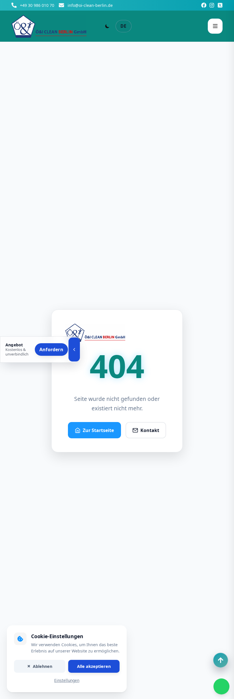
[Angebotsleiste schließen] (74, 349)
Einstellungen (66, 680)
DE (123, 26)
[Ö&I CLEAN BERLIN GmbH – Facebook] (203, 5)
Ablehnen (42, 666)
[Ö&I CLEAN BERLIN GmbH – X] (220, 5)
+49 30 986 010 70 (37, 5)
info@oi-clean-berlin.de (90, 5)
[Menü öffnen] (215, 26)
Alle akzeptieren (94, 666)
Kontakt (149, 430)
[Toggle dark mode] (107, 26)
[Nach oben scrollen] (220, 660)
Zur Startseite (98, 430)
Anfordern (51, 349)
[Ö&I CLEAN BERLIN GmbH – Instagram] (211, 5)
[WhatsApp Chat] (221, 686)
